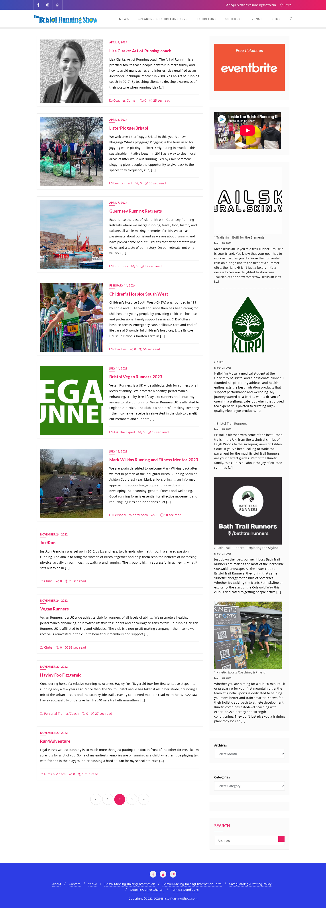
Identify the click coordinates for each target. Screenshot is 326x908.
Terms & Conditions (184, 889)
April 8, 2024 (118, 42)
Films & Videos (54, 774)
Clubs (48, 581)
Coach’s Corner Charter (147, 889)
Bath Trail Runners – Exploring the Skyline (247, 548)
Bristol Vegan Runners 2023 (135, 376)
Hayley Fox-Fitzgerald (61, 674)
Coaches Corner (124, 100)
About (56, 884)
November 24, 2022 (54, 534)
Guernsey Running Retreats (135, 210)
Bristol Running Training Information (129, 884)
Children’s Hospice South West (138, 293)
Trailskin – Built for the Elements (240, 237)
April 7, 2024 (118, 203)
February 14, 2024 (122, 285)
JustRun (47, 542)
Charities (119, 349)
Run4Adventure (55, 741)
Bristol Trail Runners (231, 423)
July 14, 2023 (118, 368)
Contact (75, 884)
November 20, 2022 (54, 667)
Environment (122, 183)
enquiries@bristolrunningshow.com (252, 5)
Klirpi (220, 362)
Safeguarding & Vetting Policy (250, 884)
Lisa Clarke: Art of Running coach (140, 50)
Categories (222, 777)
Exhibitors (120, 266)
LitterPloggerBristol (128, 127)
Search (222, 826)
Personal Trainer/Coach (130, 515)
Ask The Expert (123, 432)
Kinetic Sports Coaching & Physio (240, 672)
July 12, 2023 (118, 451)
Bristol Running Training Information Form (192, 884)
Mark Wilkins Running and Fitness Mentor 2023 (153, 459)
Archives (220, 745)
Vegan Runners (54, 608)
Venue (92, 884)
